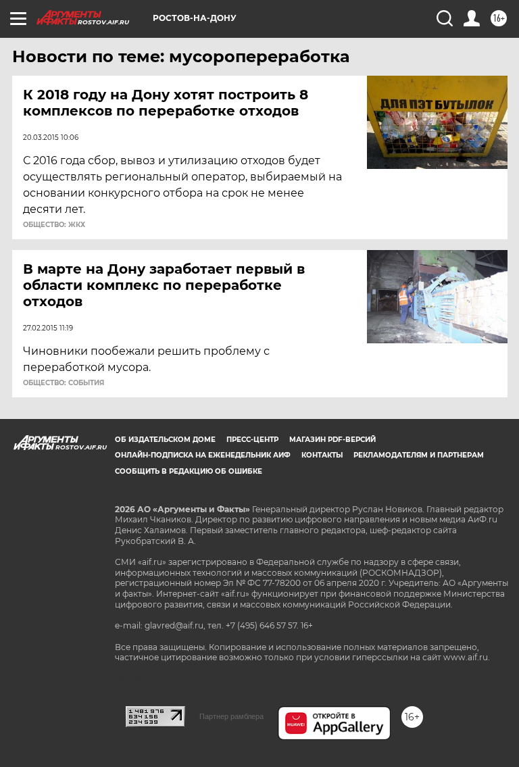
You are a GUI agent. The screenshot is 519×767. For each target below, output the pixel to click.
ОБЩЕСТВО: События (63, 383)
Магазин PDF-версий (332, 439)
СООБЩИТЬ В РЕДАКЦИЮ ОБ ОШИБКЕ (188, 471)
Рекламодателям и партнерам (418, 455)
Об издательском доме (165, 439)
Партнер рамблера (231, 716)
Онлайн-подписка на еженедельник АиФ (203, 455)
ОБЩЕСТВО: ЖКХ (54, 225)
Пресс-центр (252, 439)
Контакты (322, 455)
